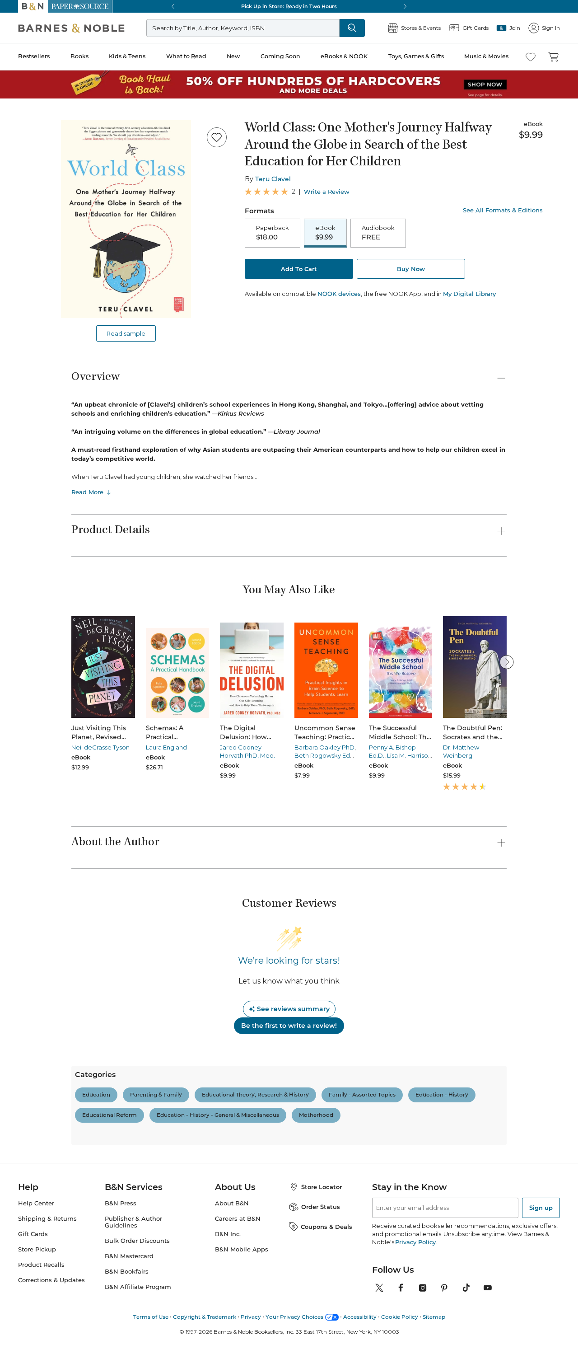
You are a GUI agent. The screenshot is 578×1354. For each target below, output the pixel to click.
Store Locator (321, 1186)
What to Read (186, 56)
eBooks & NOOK (344, 56)
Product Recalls (41, 1264)
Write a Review (327, 191)
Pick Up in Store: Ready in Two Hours (289, 6)
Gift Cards (33, 1234)
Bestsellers (34, 56)
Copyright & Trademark (204, 1316)
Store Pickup (37, 1249)
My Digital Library (469, 293)
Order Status (320, 1206)
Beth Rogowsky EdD (324, 755)
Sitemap (434, 1316)
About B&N (232, 1203)
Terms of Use (150, 1316)
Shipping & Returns (47, 1218)
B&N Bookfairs (127, 1271)
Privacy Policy (415, 1242)
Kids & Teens (127, 56)
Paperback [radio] (272, 232)
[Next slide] (506, 662)
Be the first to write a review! (289, 1025)
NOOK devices (339, 293)
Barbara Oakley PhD (324, 747)
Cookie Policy (399, 1316)
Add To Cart (299, 268)
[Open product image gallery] (126, 219)
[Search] (352, 28)
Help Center (36, 1203)
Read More (87, 492)
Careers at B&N (238, 1218)
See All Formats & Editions (503, 210)
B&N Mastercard (129, 1256)
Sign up (541, 1207)
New (233, 56)
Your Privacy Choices (294, 1316)
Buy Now (411, 268)
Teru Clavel (273, 179)
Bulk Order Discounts (137, 1240)
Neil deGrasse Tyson (100, 747)
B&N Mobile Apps (241, 1249)
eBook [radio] (325, 232)
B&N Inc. (228, 1234)
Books (79, 56)
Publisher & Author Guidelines (133, 1222)
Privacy (251, 1316)
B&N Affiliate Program (138, 1287)
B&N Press (120, 1203)
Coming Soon (280, 56)
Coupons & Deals (326, 1226)
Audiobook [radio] (378, 232)
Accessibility (360, 1316)
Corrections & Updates (51, 1280)
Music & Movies (486, 56)
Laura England (166, 747)
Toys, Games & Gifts (416, 56)
